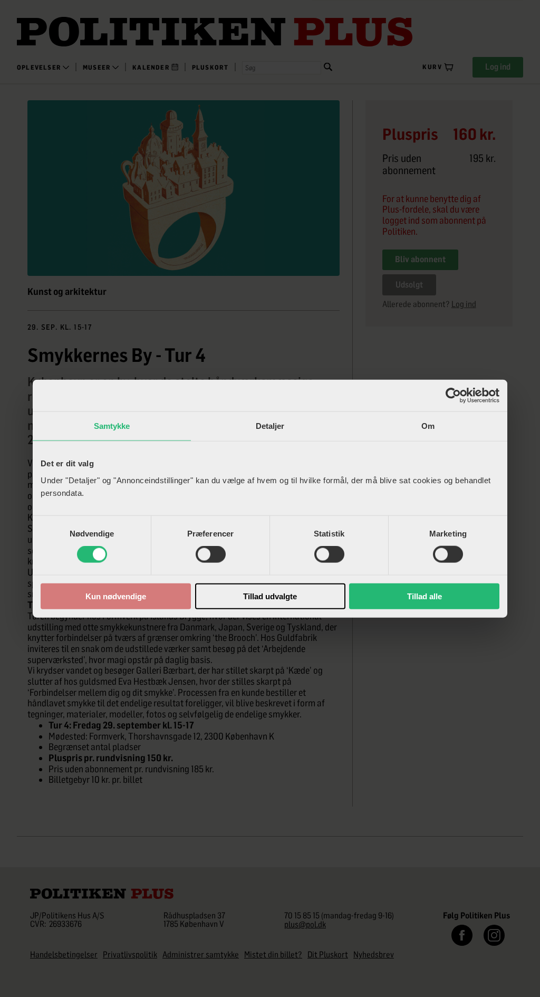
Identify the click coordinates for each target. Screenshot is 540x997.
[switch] (211, 554)
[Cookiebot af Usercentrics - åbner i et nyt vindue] (453, 396)
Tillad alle (424, 595)
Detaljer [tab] (270, 425)
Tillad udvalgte (270, 595)
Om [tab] (428, 425)
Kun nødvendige (115, 595)
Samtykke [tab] (112, 425)
